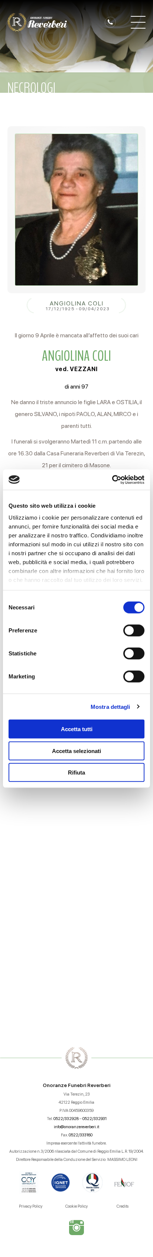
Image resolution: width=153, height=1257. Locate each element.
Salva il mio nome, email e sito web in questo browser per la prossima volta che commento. (79, 950)
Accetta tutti (76, 729)
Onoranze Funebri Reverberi (76, 1085)
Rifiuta (76, 772)
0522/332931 (94, 1118)
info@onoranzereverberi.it (76, 1127)
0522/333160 (80, 1135)
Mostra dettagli (110, 706)
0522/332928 (66, 1118)
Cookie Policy (76, 1206)
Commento (28, 839)
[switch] (133, 630)
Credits (122, 1206)
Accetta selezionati (76, 750)
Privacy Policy (30, 1206)
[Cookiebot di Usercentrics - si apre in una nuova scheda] (111, 479)
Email (19, 795)
